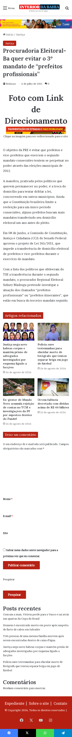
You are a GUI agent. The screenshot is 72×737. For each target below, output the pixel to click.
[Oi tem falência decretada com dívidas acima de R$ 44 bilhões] (53, 387)
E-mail (8, 516)
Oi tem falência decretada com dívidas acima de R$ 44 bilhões (53, 403)
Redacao (11, 83)
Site (5, 533)
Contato (60, 703)
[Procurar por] (67, 9)
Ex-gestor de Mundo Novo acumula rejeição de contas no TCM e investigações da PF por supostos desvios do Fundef (18, 409)
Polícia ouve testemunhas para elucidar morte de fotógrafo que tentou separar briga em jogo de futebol (53, 354)
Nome (7, 499)
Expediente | (16, 703)
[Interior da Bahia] (40, 8)
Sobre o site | (41, 703)
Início (9, 34)
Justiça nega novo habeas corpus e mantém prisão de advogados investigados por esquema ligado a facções (15, 356)
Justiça (20, 34)
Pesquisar (9, 579)
